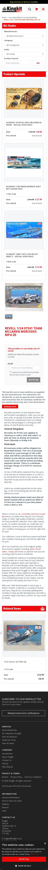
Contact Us (7, 760)
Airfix (32, 549)
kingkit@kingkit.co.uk (13, 838)
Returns (5, 807)
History (5, 763)
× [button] (45, 844)
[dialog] (24, 855)
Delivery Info (10, 406)
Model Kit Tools (9, 740)
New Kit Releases (9, 736)
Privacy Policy (16, 777)
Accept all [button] (24, 859)
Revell (37, 549)
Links (4, 810)
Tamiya (11, 551)
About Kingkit (7, 757)
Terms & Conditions (33, 777)
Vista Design (26, 786)
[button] (24, 865)
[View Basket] (36, 10)
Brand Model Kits (9, 730)
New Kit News (8, 743)
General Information (10, 797)
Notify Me (33, 380)
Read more (34, 854)
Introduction (7, 753)
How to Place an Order (12, 801)
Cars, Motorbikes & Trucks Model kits (23, 17)
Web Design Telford (10, 786)
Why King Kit (7, 767)
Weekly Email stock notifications (23, 713)
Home (4, 17)
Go (38, 63)
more (21, 551)
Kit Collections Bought (11, 733)
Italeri (4, 551)
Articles (5, 777)
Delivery (5, 804)
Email (10, 363)
